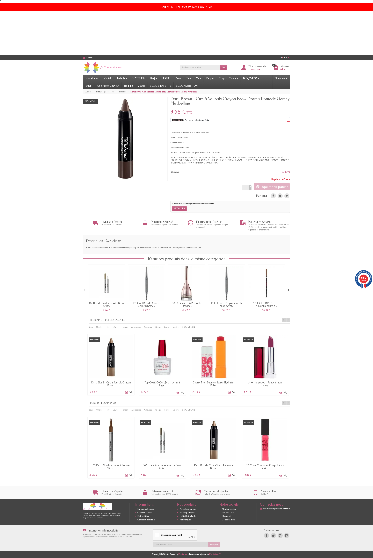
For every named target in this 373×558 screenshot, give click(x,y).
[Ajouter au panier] (126, 392)
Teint (188, 78)
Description (94, 241)
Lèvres (178, 78)
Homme (128, 85)
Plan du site (227, 516)
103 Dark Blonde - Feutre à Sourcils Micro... (111, 467)
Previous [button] (284, 320)
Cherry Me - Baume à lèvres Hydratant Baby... (214, 384)
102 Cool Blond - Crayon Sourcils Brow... (146, 304)
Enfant (88, 85)
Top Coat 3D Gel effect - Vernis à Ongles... (162, 384)
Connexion (254, 69)
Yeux (198, 78)
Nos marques (185, 520)
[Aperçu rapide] (131, 392)
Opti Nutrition (143, 516)
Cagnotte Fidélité (144, 512)
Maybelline (121, 78)
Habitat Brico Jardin (188, 516)
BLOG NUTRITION (187, 85)
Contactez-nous (228, 520)
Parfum (154, 78)
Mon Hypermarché (188, 512)
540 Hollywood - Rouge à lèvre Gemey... (265, 384)
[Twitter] (273, 535)
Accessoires (136, 327)
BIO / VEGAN (251, 78)
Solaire (176, 327)
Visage (141, 85)
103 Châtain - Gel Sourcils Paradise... (186, 304)
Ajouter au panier (275, 187)
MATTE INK (138, 78)
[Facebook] (266, 535)
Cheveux (148, 327)
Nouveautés (281, 78)
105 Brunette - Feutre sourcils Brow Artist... (162, 467)
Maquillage (91, 78)
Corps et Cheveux (228, 78)
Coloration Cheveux (108, 85)
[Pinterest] (286, 195)
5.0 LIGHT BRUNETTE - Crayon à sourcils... (266, 304)
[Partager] (273, 195)
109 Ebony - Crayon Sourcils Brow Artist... (226, 304)
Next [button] (288, 320)
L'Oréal (106, 78)
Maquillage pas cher (188, 509)
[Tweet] (280, 195)
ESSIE (166, 78)
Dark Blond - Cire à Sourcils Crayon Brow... (111, 384)
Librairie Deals (228, 512)
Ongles (210, 78)
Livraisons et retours (145, 509)
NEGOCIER (179, 208)
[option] (111, 364)
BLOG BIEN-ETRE (160, 85)
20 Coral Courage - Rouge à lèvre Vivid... (265, 467)
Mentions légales (229, 509)
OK (223, 67)
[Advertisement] (186, 33)
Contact (90, 57)
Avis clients (113, 241)
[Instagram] (286, 535)
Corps (166, 327)
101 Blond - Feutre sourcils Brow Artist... (106, 304)
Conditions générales (146, 520)
